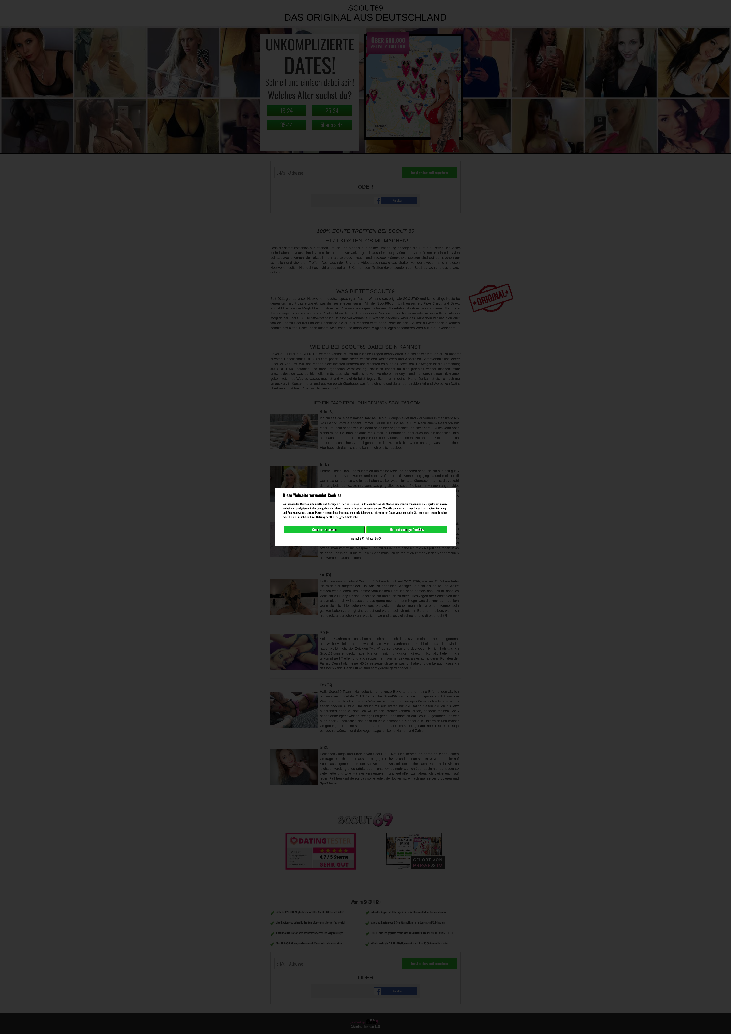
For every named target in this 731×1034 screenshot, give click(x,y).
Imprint (354, 538)
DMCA (378, 538)
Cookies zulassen (324, 529)
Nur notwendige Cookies (407, 529)
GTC (362, 538)
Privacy (369, 538)
